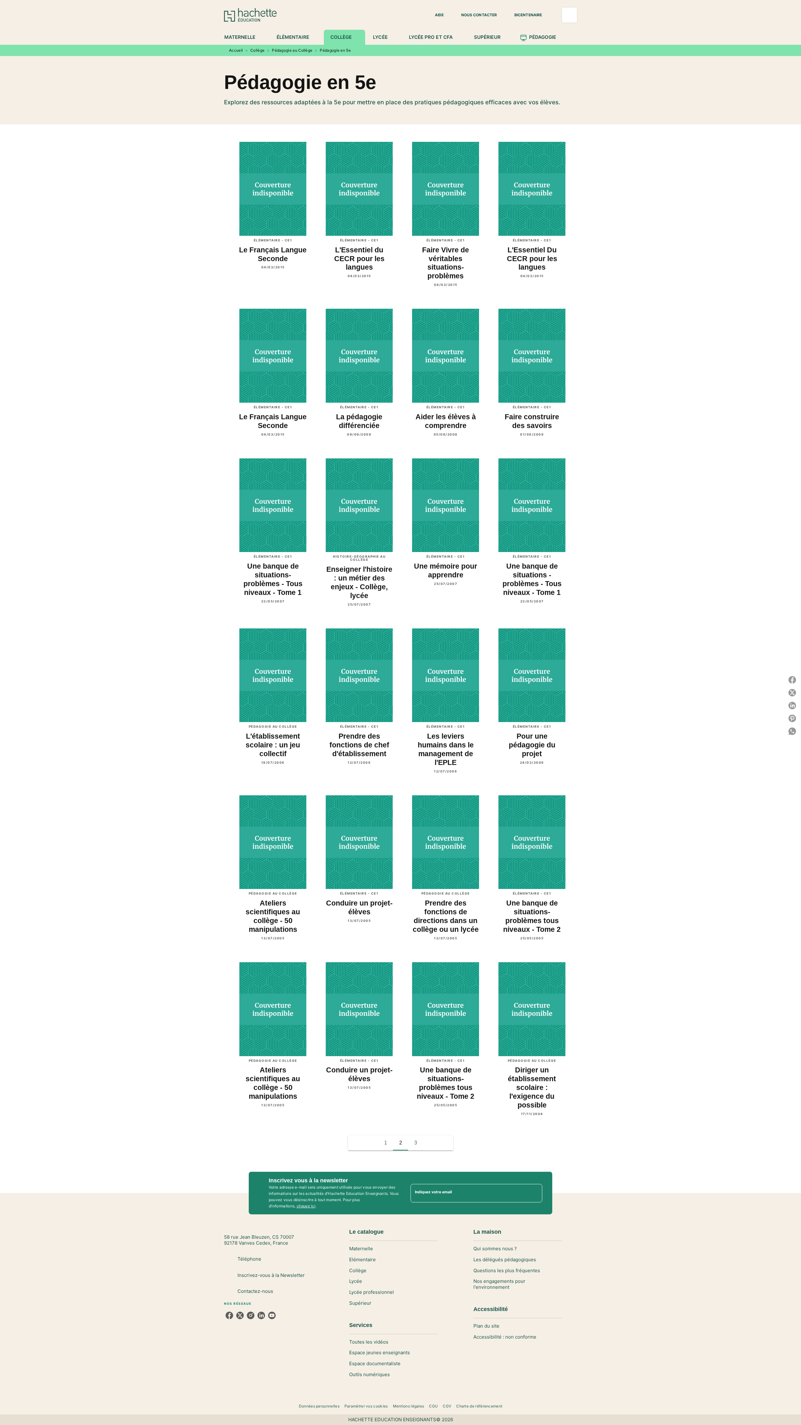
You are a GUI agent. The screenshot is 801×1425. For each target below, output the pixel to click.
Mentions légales (408, 1406)
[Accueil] (250, 15)
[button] (435, 15)
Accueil (236, 50)
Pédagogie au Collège (292, 50)
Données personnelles (319, 1406)
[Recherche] (569, 15)
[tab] (243, 37)
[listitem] (229, 1315)
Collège (257, 50)
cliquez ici (306, 1206)
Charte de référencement (479, 1406)
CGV (447, 1406)
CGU (433, 1406)
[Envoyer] (534, 1192)
